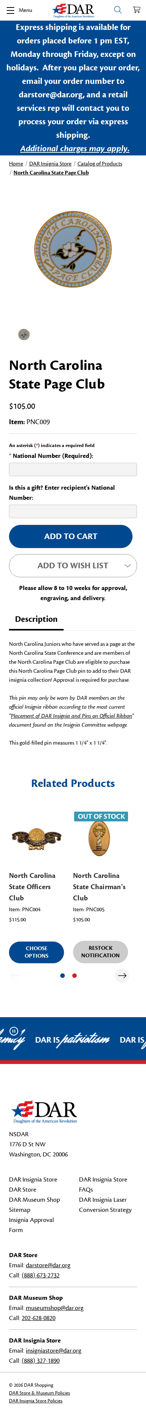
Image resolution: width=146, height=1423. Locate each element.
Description (36, 619)
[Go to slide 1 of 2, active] (62, 975)
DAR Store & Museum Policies (39, 1393)
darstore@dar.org (48, 1265)
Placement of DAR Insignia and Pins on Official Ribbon (71, 716)
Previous (14, 975)
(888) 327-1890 (41, 1361)
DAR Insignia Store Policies (36, 1401)
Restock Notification (100, 952)
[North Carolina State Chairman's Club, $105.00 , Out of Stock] (100, 838)
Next (122, 975)
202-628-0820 (38, 1318)
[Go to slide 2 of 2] (74, 975)
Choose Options (36, 952)
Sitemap (19, 1210)
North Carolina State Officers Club (32, 887)
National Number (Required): (51, 456)
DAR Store (22, 1190)
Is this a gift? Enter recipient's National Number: (62, 493)
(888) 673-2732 (41, 1275)
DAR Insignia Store (33, 1180)
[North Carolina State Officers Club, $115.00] (36, 838)
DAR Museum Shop (34, 1200)
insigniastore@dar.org (53, 1351)
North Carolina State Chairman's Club (99, 887)
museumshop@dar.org (54, 1308)
